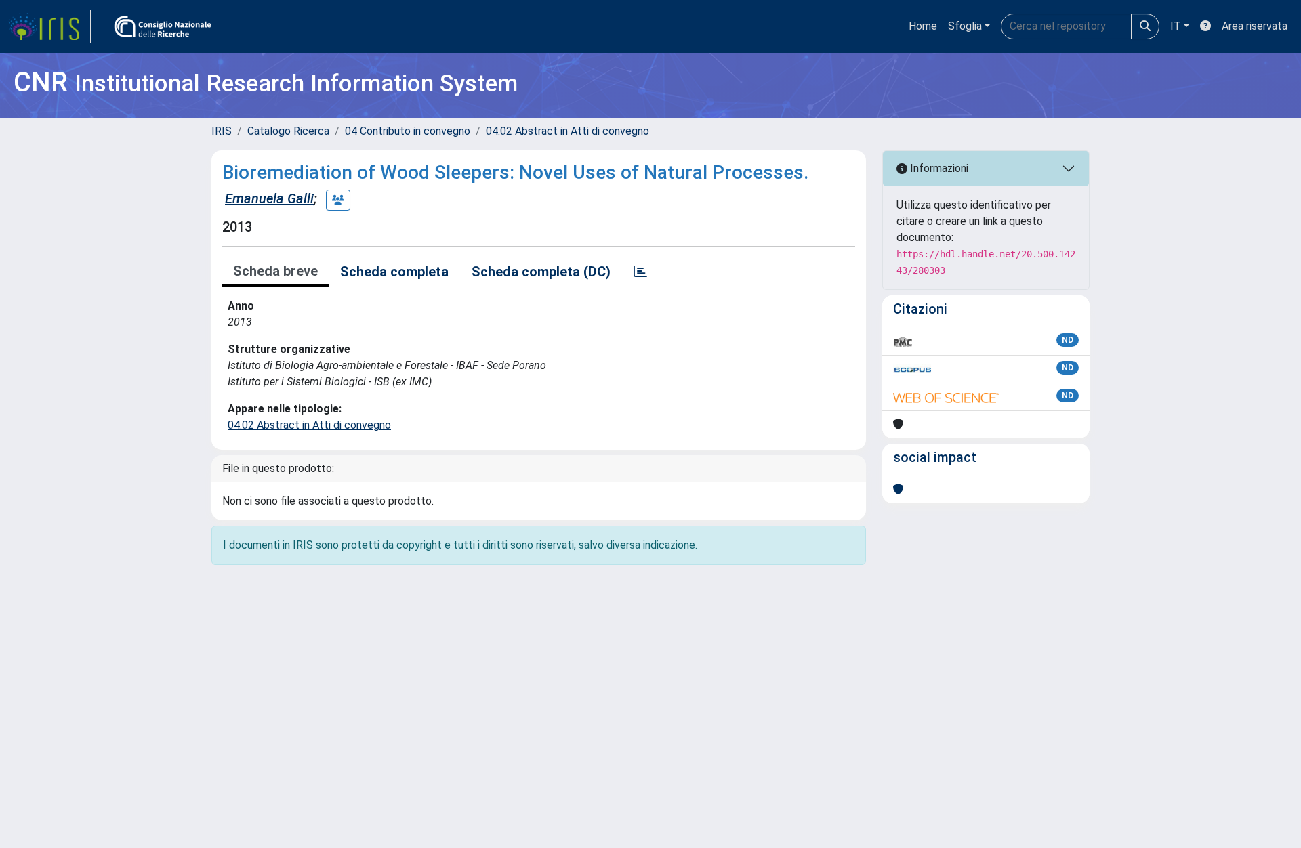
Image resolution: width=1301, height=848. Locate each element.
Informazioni (937, 168)
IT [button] (1175, 26)
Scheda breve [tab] (275, 271)
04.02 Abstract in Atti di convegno (567, 131)
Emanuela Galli (269, 198)
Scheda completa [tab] (394, 271)
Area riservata (1254, 26)
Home (923, 26)
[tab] (640, 271)
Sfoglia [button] (965, 26)
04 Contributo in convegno (407, 131)
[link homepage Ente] (163, 26)
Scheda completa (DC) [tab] (541, 271)
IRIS (221, 131)
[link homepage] (49, 26)
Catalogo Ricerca (288, 131)
